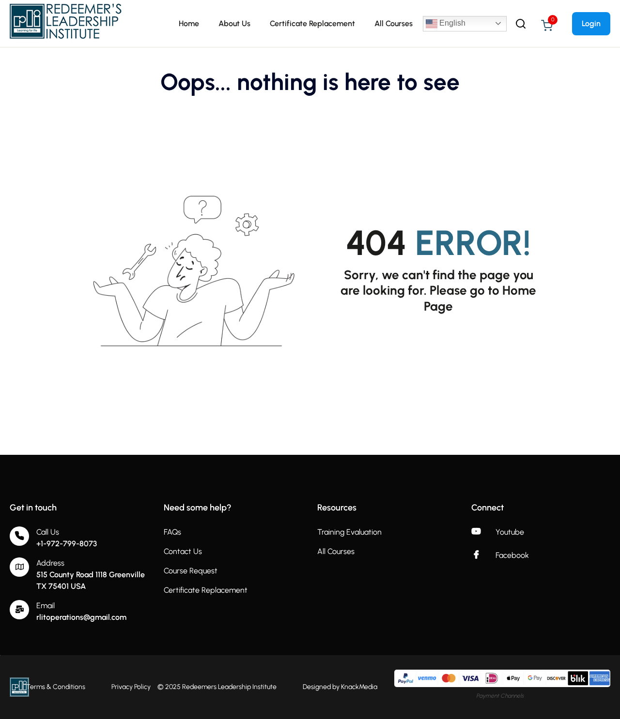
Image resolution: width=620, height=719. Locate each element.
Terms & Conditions (55, 687)
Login (591, 23)
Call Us (47, 532)
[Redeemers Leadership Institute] (66, 23)
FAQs (172, 532)
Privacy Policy (131, 687)
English (451, 23)
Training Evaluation (349, 532)
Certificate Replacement (312, 23)
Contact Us (183, 551)
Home (189, 23)
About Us (234, 23)
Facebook (512, 555)
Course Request (190, 570)
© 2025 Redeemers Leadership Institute (217, 687)
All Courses (393, 23)
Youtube (510, 532)
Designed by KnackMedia (340, 687)
